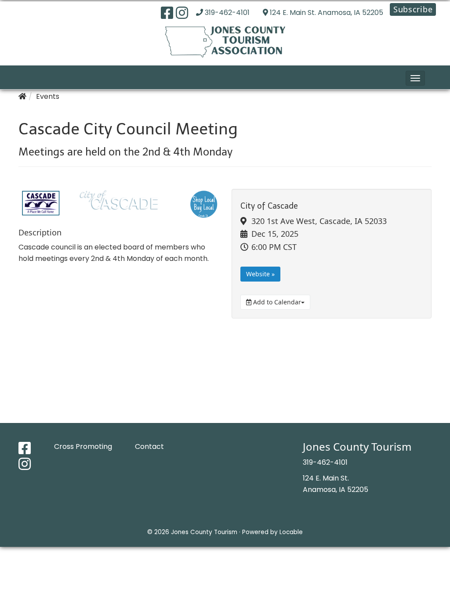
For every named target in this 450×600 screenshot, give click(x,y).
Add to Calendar (276, 302)
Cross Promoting (83, 446)
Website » (260, 274)
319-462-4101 (227, 12)
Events (47, 96)
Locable (291, 532)
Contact (149, 446)
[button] (415, 78)
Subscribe (412, 9)
